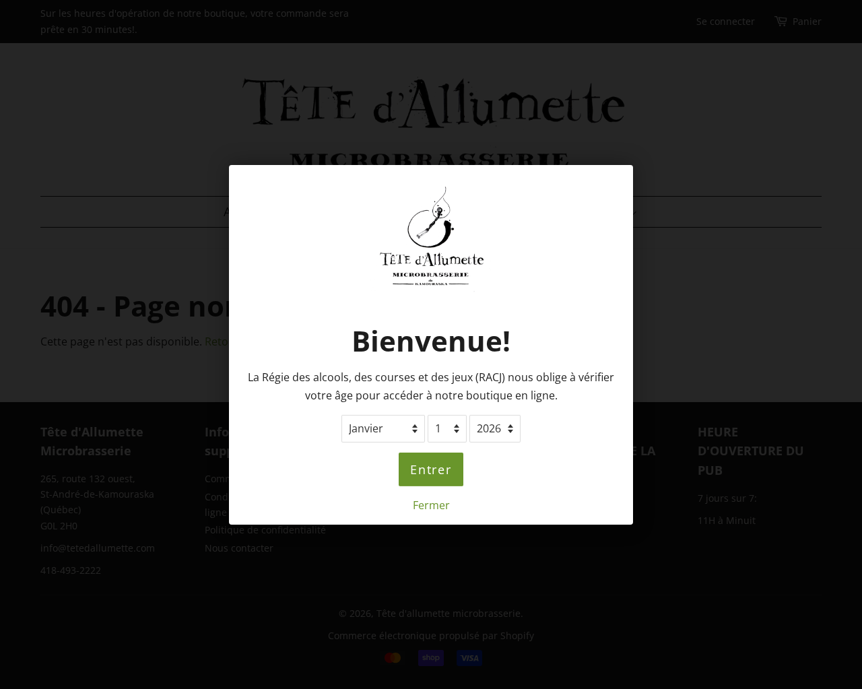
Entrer (431, 469)
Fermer (431, 504)
